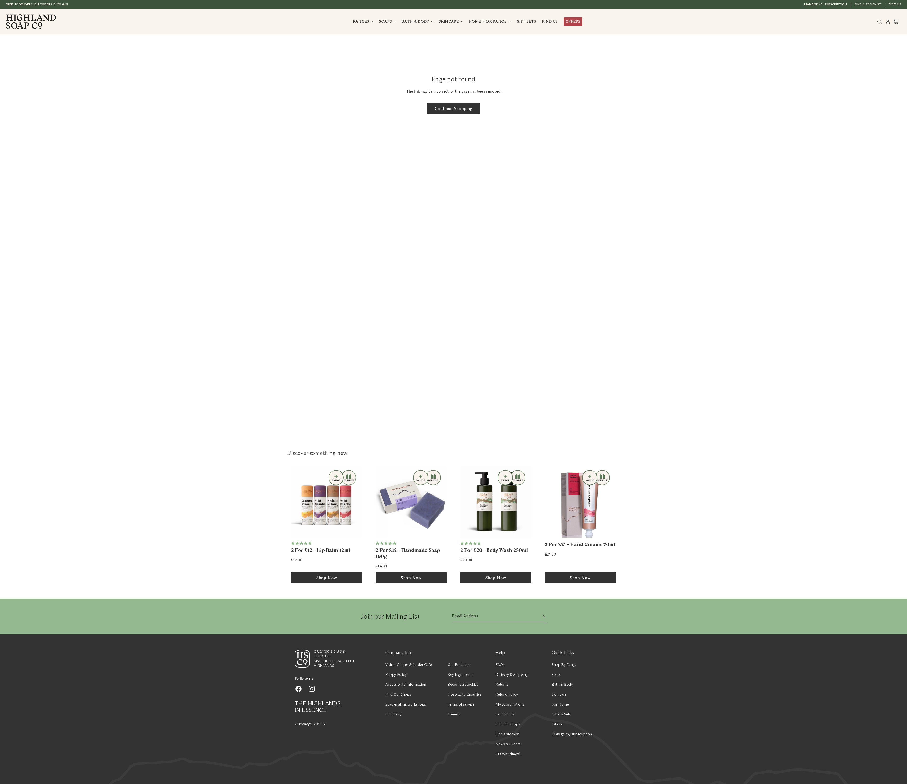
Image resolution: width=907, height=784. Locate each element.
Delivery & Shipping (512, 674)
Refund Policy (507, 694)
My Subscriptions (510, 704)
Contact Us (505, 714)
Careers (454, 714)
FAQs (500, 664)
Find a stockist (507, 734)
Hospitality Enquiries (464, 694)
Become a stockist (463, 684)
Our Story (393, 714)
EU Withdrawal (508, 754)
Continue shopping (453, 108)
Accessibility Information (405, 684)
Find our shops (508, 724)
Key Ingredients (460, 674)
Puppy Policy (396, 674)
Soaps (556, 674)
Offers (557, 724)
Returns (502, 684)
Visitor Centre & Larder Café (408, 664)
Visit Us (895, 4)
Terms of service (461, 704)
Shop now (326, 577)
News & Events (508, 744)
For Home (560, 704)
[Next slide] (357, 502)
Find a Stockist (868, 4)
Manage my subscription (825, 4)
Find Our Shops (398, 694)
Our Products (459, 664)
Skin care (559, 694)
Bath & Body (562, 684)
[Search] (879, 22)
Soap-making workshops (405, 704)
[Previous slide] (296, 502)
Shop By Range (564, 664)
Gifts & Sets (561, 714)
